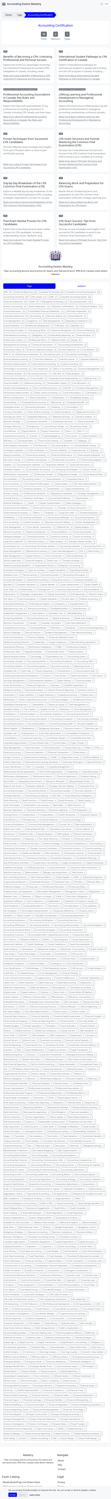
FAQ (60, 1464)
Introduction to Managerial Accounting (72, 89)
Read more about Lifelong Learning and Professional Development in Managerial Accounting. (80, 120)
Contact (62, 1469)
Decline (22, 1494)
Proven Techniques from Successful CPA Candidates (25, 140)
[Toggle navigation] (106, 4)
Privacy (61, 1482)
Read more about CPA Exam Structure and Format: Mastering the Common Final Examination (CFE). (80, 164)
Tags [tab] (29, 286)
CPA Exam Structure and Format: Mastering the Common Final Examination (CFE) (79, 142)
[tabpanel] (55, 865)
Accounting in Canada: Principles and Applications (20, 89)
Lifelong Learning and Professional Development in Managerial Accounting (80, 98)
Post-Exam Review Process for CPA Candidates (25, 222)
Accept (13, 1494)
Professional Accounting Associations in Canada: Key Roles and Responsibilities (26, 98)
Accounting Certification (40, 14)
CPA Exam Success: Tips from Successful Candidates (77, 222)
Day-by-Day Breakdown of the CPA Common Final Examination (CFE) (24, 185)
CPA (5, 51)
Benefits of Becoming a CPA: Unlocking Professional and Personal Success (27, 58)
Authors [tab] (82, 286)
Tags (19, 14)
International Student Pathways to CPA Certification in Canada (83, 58)
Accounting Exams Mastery (24, 4)
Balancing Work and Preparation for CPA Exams (81, 185)
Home (8, 14)
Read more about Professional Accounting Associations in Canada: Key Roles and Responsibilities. (25, 120)
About (61, 1460)
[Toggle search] (101, 4)
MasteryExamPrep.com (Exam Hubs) (21, 1482)
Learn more (35, 1494)
